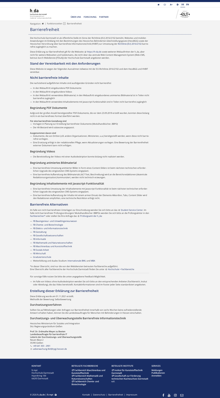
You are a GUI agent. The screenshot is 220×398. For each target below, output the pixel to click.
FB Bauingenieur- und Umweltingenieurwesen (55, 221)
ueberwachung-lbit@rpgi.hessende (50, 349)
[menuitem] (164, 395)
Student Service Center (132, 210)
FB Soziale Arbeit (41, 250)
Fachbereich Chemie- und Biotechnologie (85, 383)
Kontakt (86, 394)
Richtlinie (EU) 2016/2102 (130, 43)
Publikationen (158, 372)
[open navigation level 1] (63, 23)
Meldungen (157, 370)
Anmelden (156, 375)
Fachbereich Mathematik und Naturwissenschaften (87, 377)
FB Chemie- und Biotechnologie (48, 224)
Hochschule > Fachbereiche (121, 269)
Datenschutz (99, 394)
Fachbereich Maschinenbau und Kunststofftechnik (88, 372)
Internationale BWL (77, 260)
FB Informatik (39, 239)
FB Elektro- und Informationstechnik (50, 228)
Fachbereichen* (37, 216)
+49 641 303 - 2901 (41, 345)
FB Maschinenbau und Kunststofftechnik (52, 246)
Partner (103, 17)
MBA (93, 260)
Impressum (131, 394)
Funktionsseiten (54, 23)
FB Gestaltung (39, 232)
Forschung (90, 17)
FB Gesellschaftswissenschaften (48, 235)
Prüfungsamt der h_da (91, 216)
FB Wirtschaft (39, 253)
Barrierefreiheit (74, 23)
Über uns (76, 17)
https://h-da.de (94, 51)
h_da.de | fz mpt (45, 394)
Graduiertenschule (42, 257)
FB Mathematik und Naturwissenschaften (53, 242)
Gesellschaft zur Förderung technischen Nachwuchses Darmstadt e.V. (130, 378)
